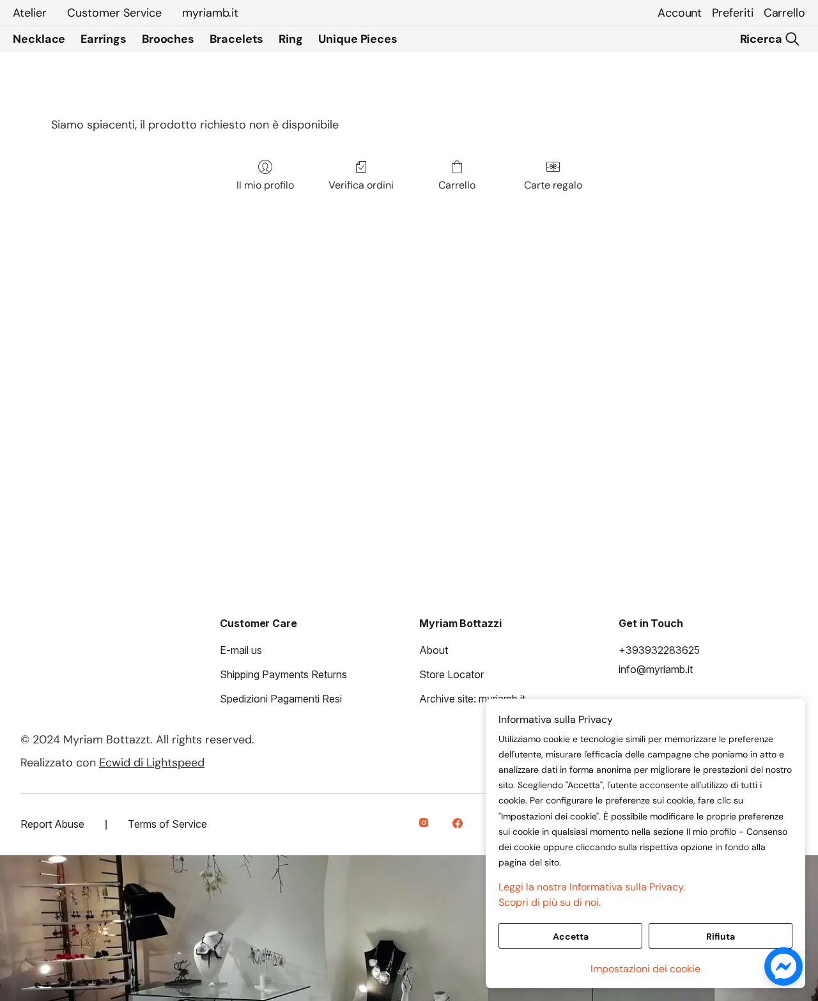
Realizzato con (112, 762)
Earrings (103, 39)
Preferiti (732, 12)
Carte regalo (553, 185)
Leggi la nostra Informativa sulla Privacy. (591, 887)
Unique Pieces (357, 39)
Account (680, 12)
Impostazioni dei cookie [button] (645, 968)
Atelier (30, 12)
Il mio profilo (265, 185)
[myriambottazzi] (425, 824)
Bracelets (236, 39)
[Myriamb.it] (458, 824)
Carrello (784, 12)
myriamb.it (210, 12)
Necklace (39, 39)
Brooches (168, 39)
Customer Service (114, 12)
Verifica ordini (361, 185)
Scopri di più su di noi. (549, 902)
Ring (291, 39)
